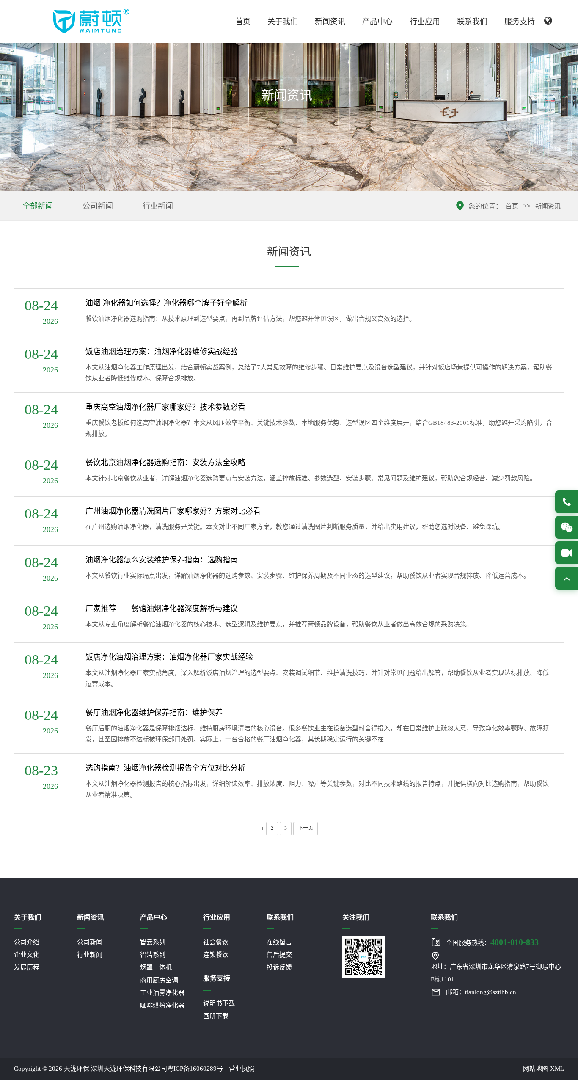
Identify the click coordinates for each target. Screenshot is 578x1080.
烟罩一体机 (156, 967)
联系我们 (472, 21)
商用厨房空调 (159, 980)
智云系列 (152, 942)
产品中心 (377, 21)
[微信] (566, 527)
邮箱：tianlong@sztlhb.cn (481, 992)
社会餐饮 (215, 942)
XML (557, 1068)
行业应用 (425, 21)
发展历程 (26, 967)
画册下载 (215, 1016)
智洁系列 (152, 954)
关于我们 (282, 21)
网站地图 (535, 1068)
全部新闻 (37, 206)
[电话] (566, 501)
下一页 (305, 828)
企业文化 (26, 954)
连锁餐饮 (215, 954)
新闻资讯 (330, 21)
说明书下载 (219, 1003)
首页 (242, 21)
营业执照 (241, 1068)
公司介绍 (26, 942)
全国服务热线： (492, 942)
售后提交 (279, 954)
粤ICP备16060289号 (195, 1068)
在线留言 (279, 942)
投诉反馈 (279, 967)
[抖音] (566, 552)
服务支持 (519, 21)
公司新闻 (98, 206)
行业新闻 (158, 206)
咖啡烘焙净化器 (162, 1005)
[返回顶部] (566, 578)
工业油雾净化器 (162, 992)
